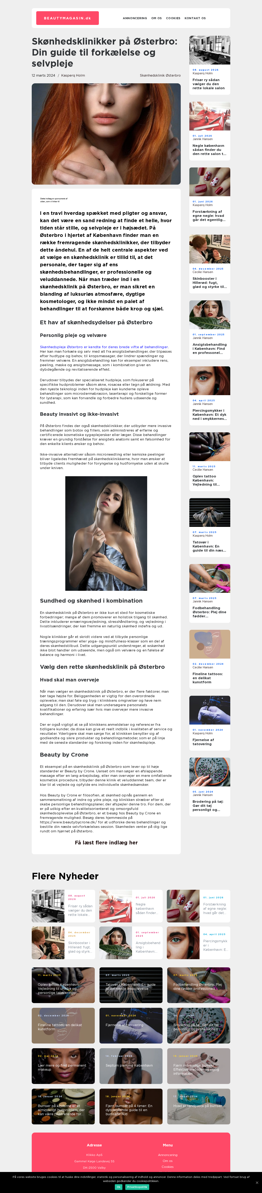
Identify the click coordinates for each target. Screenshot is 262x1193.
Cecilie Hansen (203, 272)
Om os (156, 18)
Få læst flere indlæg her (106, 843)
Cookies (173, 18)
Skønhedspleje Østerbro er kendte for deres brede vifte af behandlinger (104, 347)
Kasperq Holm (73, 75)
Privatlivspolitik (137, 1187)
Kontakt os (195, 18)
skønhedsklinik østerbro (160, 75)
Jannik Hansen (203, 139)
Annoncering (135, 18)
